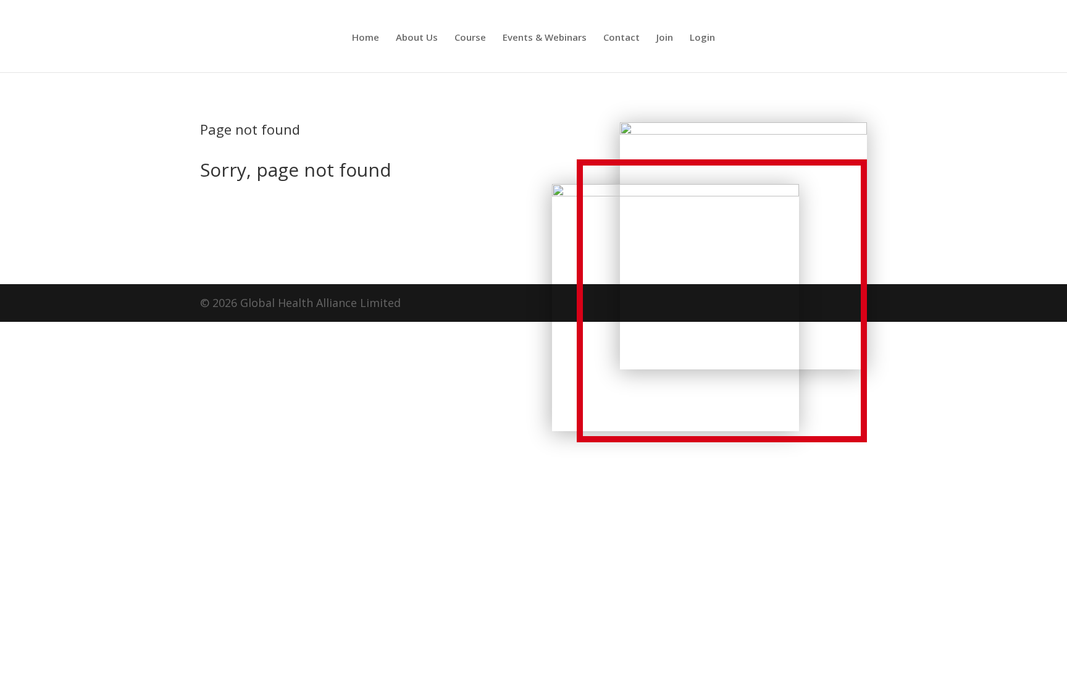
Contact (621, 38)
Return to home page (276, 218)
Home (365, 38)
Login (702, 38)
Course (470, 38)
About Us (417, 38)
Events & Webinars (545, 38)
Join (664, 38)
